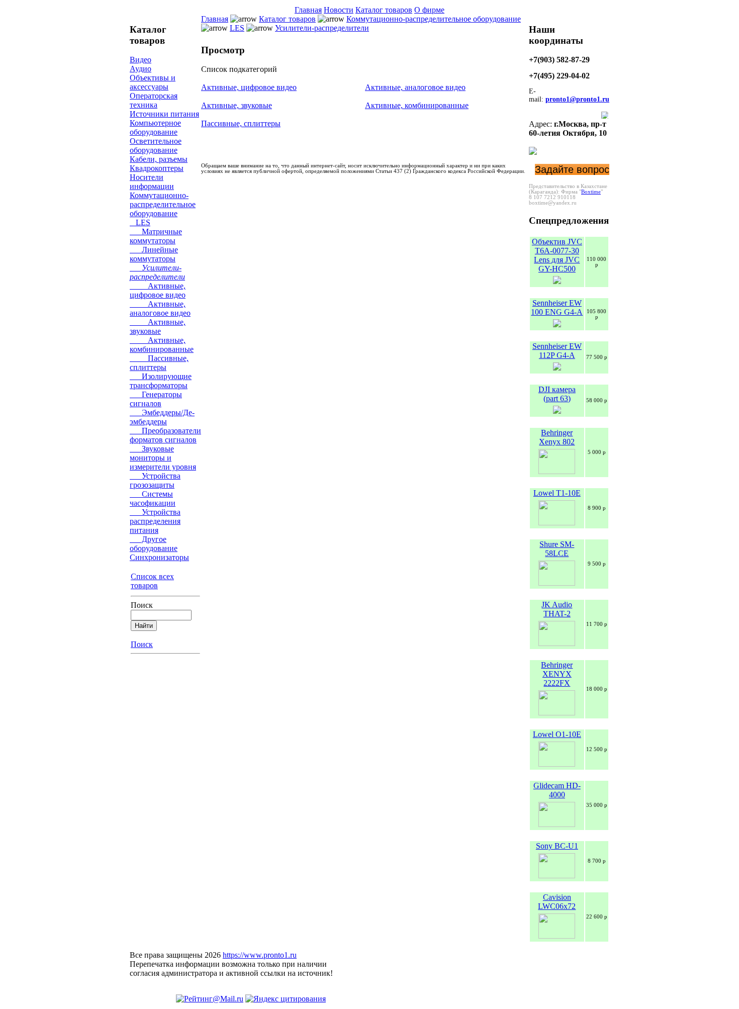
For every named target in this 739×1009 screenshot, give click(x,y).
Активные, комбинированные (162, 344)
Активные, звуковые (158, 326)
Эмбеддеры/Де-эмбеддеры (162, 417)
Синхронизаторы (159, 557)
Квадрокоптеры (156, 168)
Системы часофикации (152, 498)
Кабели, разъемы (159, 159)
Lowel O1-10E (557, 734)
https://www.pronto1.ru (260, 955)
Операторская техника (153, 100)
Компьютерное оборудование (155, 127)
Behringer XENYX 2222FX (557, 674)
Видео (140, 59)
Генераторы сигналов (156, 399)
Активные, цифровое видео (158, 290)
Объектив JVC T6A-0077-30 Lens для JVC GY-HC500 (557, 255)
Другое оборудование (153, 544)
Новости (338, 10)
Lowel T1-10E (557, 493)
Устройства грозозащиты (155, 480)
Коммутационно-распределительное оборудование (163, 204)
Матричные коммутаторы (156, 236)
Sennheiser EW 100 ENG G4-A (557, 307)
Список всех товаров (152, 581)
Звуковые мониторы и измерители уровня (163, 457)
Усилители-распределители (157, 272)
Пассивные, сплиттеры (159, 363)
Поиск (142, 605)
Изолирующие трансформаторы (161, 381)
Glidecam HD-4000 (557, 790)
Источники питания (164, 114)
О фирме (429, 10)
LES (140, 222)
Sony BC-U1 (557, 846)
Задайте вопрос (572, 169)
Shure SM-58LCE (556, 549)
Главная (308, 10)
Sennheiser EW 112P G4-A (557, 350)
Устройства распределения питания (155, 521)
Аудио (140, 68)
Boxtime (591, 192)
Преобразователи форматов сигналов (165, 435)
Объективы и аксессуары (152, 82)
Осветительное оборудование (155, 145)
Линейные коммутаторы (154, 254)
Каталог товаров (383, 10)
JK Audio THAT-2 (556, 609)
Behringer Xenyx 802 (557, 437)
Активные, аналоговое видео (160, 308)
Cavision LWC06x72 (557, 901)
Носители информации (152, 182)
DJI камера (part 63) (557, 394)
